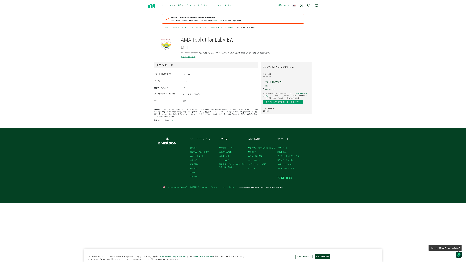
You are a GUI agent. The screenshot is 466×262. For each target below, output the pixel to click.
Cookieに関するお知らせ (202, 256)
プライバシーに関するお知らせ (172, 256)
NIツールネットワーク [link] (226, 27)
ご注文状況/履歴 (225, 152)
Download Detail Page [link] (246, 27)
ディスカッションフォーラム (288, 156)
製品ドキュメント (284, 152)
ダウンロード (282, 148)
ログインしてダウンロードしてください (282, 102)
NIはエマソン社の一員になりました (261, 148)
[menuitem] (167, 6)
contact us (217, 20)
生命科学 (193, 168)
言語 (155, 101)
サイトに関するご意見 (285, 168)
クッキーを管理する (227, 187)
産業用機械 (194, 164)
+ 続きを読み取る (188, 57)
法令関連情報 (194, 187)
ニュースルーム (254, 160)
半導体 (192, 172)
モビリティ (194, 176)
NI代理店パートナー (226, 148)
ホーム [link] (167, 27)
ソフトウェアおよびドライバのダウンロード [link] (198, 27)
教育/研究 (193, 148)
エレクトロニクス (197, 156)
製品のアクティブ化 (285, 160)
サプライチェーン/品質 (257, 164)
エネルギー (194, 160)
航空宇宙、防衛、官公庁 (199, 152)
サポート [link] (175, 27)
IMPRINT (205, 187)
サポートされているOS (162, 74)
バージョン (158, 81)
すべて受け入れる (322, 256)
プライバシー (214, 187)
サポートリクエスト (285, 164)
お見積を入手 (224, 156)
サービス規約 (224, 160)
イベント (251, 168)
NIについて (252, 152)
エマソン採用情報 (255, 156)
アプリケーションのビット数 (164, 94)
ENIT (172, 120)
